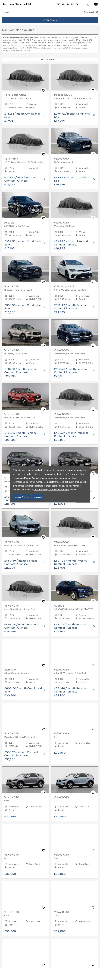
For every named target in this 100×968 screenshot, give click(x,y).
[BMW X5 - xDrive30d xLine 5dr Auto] (25, 652)
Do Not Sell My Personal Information (51, 489)
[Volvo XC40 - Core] (74, 716)
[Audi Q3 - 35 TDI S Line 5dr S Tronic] (25, 205)
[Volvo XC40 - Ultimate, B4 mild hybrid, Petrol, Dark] (25, 524)
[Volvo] (67, 4)
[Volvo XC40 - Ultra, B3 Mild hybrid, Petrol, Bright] (74, 652)
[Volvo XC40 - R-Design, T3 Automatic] (25, 333)
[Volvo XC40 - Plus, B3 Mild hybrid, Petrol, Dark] (25, 716)
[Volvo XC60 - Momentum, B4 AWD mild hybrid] (74, 333)
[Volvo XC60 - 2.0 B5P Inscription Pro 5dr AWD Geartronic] (25, 952)
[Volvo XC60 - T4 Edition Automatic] (74, 141)
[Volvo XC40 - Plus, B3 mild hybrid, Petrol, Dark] (25, 396)
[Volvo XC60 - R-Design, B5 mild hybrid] (74, 460)
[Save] (43, 90)
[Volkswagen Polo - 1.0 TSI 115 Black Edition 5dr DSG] (74, 269)
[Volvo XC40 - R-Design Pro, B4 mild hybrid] (25, 269)
